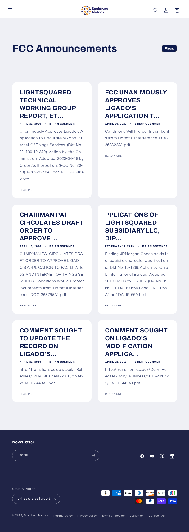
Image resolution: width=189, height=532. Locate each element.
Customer (136, 515)
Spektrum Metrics (36, 515)
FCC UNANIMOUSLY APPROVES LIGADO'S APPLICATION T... (136, 104)
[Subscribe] (93, 455)
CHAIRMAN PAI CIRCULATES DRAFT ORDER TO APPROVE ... (51, 227)
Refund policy (63, 515)
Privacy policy (87, 515)
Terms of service (113, 515)
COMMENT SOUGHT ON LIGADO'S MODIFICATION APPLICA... (136, 342)
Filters (169, 48)
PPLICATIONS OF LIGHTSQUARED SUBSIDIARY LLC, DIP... (132, 227)
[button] (10, 10)
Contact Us (157, 515)
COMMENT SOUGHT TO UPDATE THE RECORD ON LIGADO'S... (50, 342)
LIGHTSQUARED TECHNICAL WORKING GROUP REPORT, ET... (47, 104)
